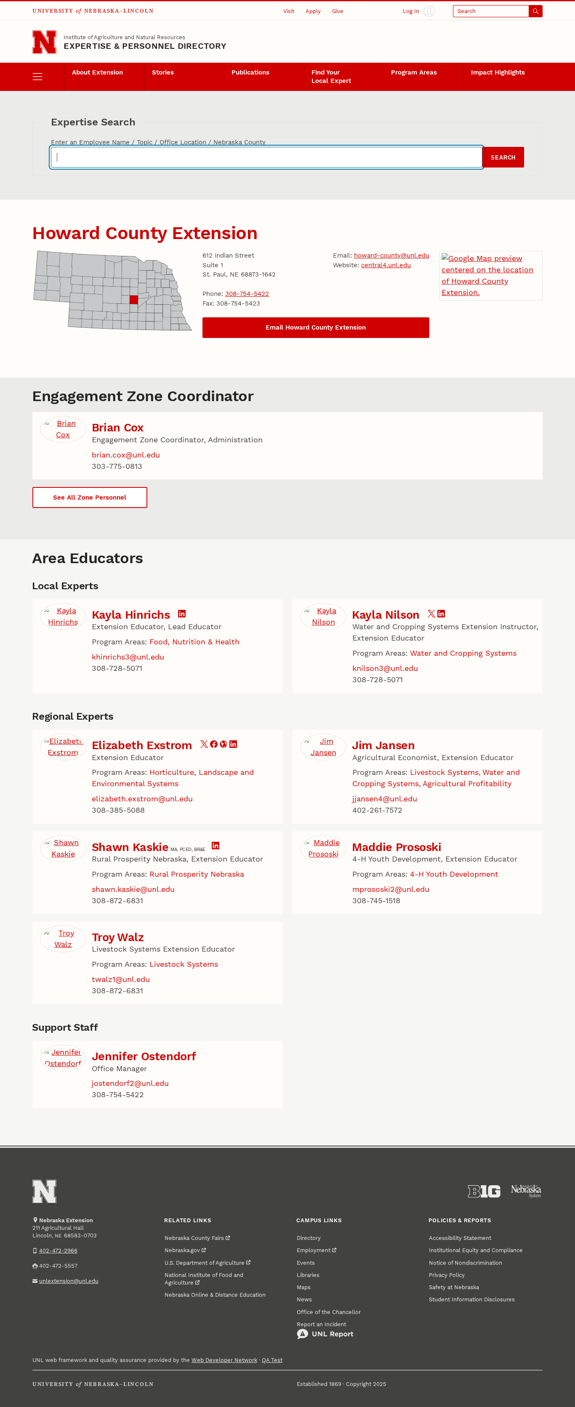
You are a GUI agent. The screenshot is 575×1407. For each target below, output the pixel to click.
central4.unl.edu (386, 265)
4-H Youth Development (454, 874)
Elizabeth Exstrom (142, 745)
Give (337, 11)
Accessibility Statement (460, 1237)
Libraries (308, 1274)
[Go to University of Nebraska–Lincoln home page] (44, 42)
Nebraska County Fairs (194, 1237)
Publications (250, 72)
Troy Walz (118, 937)
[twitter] (431, 614)
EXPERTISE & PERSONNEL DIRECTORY (145, 46)
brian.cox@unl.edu (126, 454)
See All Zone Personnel (89, 497)
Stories (163, 72)
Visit (288, 11)
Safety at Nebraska (454, 1287)
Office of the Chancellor (329, 1312)
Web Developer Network (224, 1359)
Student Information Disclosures (472, 1299)
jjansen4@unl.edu (384, 798)
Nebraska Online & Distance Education (215, 1294)
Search (503, 157)
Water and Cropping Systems (463, 653)
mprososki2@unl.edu (390, 889)
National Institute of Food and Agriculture (204, 1278)
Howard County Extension (145, 232)
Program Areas (414, 72)
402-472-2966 (58, 1250)
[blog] (223, 745)
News (304, 1299)
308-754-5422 (247, 294)
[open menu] (48, 77)
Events (306, 1262)
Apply (313, 11)
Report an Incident (321, 1324)
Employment (313, 1250)
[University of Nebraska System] (527, 1191)
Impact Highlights (498, 72)
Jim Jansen (383, 745)
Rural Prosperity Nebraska (196, 874)
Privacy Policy (447, 1274)
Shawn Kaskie (130, 847)
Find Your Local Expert (331, 77)
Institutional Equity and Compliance (476, 1250)
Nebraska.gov (182, 1250)
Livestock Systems (444, 772)
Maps (304, 1287)
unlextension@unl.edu (68, 1280)
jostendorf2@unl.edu (130, 1083)
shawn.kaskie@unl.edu (133, 889)
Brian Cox (118, 427)
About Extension (97, 72)
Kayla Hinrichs (131, 615)
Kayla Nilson (386, 615)
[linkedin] (182, 614)
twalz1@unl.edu (121, 979)
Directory (309, 1237)
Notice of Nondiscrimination (465, 1262)
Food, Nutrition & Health (194, 641)
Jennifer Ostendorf (144, 1056)
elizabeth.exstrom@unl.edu (142, 798)
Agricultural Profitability (467, 783)
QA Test (272, 1359)
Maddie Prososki (397, 847)
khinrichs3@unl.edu (128, 656)
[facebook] (214, 745)
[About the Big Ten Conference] (484, 1191)
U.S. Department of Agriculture (205, 1262)
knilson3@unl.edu (385, 668)
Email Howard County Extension (316, 327)
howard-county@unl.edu (391, 255)
